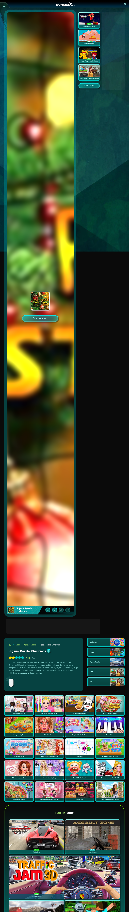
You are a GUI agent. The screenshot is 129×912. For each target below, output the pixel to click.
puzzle (17, 645)
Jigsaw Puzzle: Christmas (50, 645)
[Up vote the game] (48, 610)
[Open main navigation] (4, 6)
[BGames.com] (10, 645)
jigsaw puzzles (30, 645)
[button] (125, 4)
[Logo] (64, 4)
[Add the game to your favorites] (49, 651)
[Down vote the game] (54, 610)
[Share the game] (61, 610)
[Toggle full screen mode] (68, 610)
